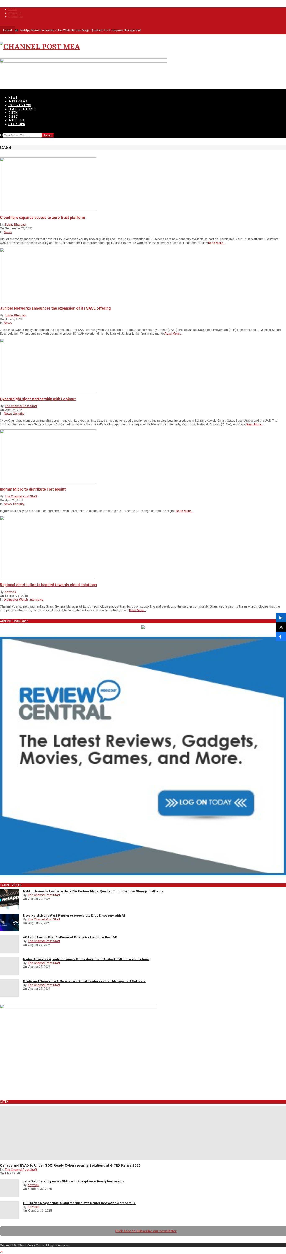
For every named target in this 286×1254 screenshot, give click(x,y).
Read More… (216, 243)
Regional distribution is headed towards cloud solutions (48, 585)
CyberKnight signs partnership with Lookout (38, 399)
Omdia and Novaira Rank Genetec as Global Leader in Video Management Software (84, 981)
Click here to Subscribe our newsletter (146, 1231)
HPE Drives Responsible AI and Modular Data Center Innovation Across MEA (79, 1203)
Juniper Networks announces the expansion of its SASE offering (55, 308)
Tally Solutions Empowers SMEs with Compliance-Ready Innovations (73, 1181)
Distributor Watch (16, 599)
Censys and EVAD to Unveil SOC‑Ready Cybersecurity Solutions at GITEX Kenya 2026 (70, 1165)
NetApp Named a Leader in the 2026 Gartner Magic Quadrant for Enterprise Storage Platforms (84, 30)
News (8, 232)
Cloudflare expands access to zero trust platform (42, 217)
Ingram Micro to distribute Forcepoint (33, 489)
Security (18, 414)
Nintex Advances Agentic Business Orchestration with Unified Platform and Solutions (86, 959)
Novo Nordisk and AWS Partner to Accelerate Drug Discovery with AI (74, 915)
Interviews (36, 599)
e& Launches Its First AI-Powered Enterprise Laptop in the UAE (70, 937)
